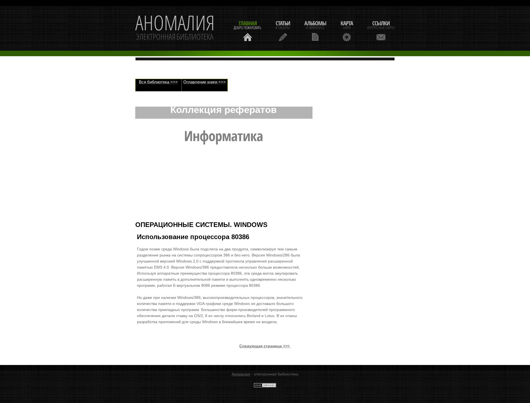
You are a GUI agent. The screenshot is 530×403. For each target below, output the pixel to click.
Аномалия (241, 374)
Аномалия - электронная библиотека (175, 28)
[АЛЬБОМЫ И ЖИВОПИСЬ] (315, 30)
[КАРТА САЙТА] (346, 30)
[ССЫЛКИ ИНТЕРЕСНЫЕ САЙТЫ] (381, 30)
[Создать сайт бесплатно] (265, 386)
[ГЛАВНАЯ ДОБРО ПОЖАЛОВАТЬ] (247, 30)
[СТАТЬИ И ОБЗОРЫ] (282, 30)
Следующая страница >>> (265, 346)
